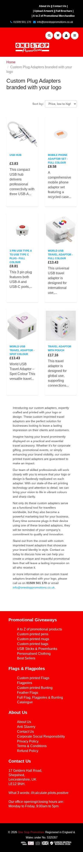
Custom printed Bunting (35, 688)
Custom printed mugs (33, 639)
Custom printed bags (32, 644)
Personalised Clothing (34, 653)
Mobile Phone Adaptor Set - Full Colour (58, 159)
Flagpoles (24, 683)
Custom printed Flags (33, 678)
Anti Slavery (26, 727)
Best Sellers (26, 658)
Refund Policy (27, 751)
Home (11, 62)
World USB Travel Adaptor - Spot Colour (22, 350)
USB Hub (15, 155)
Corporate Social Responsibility (41, 736)
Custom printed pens (32, 634)
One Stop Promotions (31, 832)
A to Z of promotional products (39, 629)
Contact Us (25, 731)
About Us (24, 722)
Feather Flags (27, 692)
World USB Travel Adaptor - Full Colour (60, 254)
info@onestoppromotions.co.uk (55, 22)
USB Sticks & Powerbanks (37, 649)
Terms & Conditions (32, 746)
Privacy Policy (28, 741)
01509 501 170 (22, 22)
